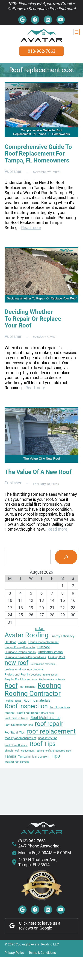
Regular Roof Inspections (21, 679)
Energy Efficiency (62, 636)
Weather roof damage (17, 762)
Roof (11, 685)
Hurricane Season (50, 652)
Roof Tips (43, 744)
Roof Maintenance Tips (19, 725)
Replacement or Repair (52, 679)
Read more (31, 227)
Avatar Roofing (26, 635)
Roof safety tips (47, 738)
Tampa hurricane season (33, 756)
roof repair (49, 724)
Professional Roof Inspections (23, 674)
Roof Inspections (60, 707)
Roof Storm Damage (16, 745)
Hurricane (43, 647)
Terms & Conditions (42, 952)
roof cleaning (28, 686)
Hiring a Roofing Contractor (20, 647)
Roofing (49, 685)
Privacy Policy (14, 952)
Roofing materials (37, 701)
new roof (16, 662)
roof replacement (51, 731)
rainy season (50, 674)
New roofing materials (43, 664)
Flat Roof (10, 642)
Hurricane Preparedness (20, 652)
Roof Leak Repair (28, 713)
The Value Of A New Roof (38, 472)
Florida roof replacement (43, 642)
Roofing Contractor (33, 693)
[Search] (66, 557)
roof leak (10, 713)
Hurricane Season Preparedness (25, 657)
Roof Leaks (47, 713)
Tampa (10, 756)
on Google (43, 928)
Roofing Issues (13, 701)
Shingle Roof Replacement (20, 750)
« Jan (39, 628)
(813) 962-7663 (32, 840)
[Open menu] (77, 32)
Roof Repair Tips (14, 732)
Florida (22, 642)
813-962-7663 (42, 51)
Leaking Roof (56, 657)
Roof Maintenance (45, 718)
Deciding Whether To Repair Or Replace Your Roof (33, 319)
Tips (55, 756)
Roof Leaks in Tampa (16, 718)
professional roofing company (24, 669)
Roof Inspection (26, 706)
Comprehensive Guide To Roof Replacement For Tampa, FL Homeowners (38, 154)
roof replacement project (20, 738)
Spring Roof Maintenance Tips (54, 750)
